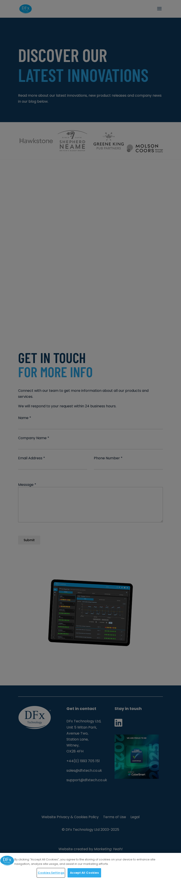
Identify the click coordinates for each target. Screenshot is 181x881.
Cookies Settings (51, 873)
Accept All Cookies (84, 873)
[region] (90, 867)
